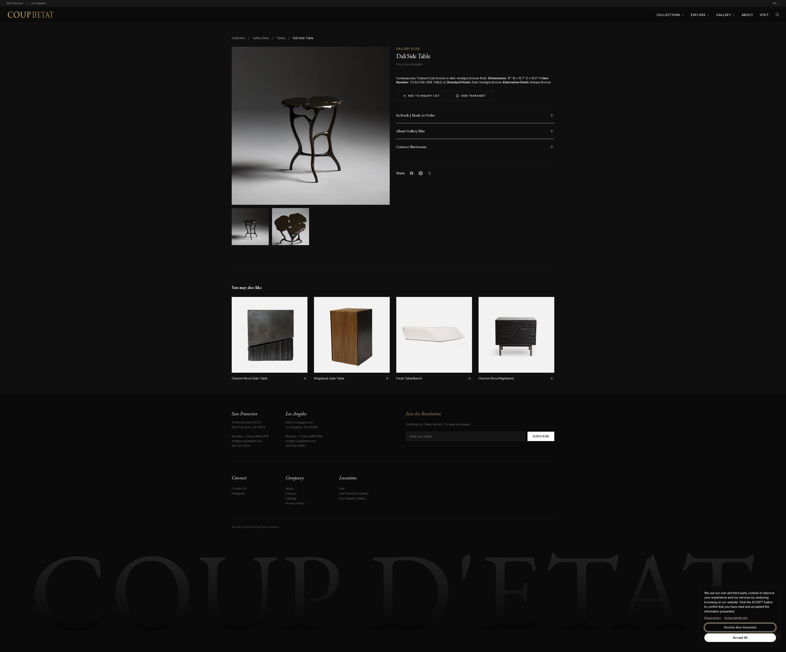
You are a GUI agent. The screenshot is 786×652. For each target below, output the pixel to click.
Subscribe (540, 436)
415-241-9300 (241, 445)
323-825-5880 (295, 445)
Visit (764, 15)
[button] (311, 126)
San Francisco (15, 3)
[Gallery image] (290, 226)
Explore (698, 15)
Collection (238, 38)
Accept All (740, 637)
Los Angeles (38, 3)
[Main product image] (250, 226)
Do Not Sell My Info (736, 617)
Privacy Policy (712, 617)
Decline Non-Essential (740, 627)
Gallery (723, 15)
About (747, 15)
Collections (668, 15)
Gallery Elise (261, 38)
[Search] (777, 15)
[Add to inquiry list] (305, 378)
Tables (281, 38)
